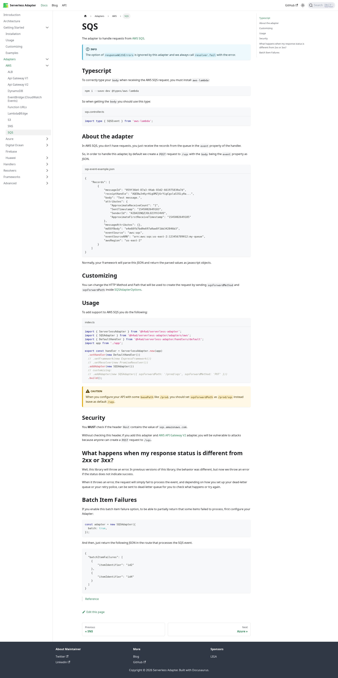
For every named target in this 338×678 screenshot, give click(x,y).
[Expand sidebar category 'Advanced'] (47, 183)
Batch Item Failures (269, 52)
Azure (9, 139)
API (64, 5)
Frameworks (12, 177)
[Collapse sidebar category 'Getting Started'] (47, 27)
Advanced (10, 183)
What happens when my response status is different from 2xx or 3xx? (281, 45)
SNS (10, 126)
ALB (10, 72)
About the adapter (269, 23)
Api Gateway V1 (18, 78)
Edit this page (95, 612)
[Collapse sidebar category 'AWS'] (47, 65)
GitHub (290, 5)
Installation (13, 34)
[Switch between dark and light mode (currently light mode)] (303, 5)
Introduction (12, 15)
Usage (10, 40)
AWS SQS (138, 38)
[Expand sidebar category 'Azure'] (47, 139)
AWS (8, 65)
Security (263, 38)
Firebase (11, 151)
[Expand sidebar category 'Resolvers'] (47, 170)
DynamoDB (15, 91)
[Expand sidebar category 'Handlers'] (47, 164)
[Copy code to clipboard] (246, 90)
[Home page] (85, 16)
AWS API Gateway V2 (172, 435)
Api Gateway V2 (18, 84)
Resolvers (10, 170)
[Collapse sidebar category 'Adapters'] (47, 59)
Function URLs (17, 107)
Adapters (10, 59)
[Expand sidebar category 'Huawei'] (47, 158)
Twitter (60, 656)
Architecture (12, 21)
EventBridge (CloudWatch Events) (25, 99)
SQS (10, 132)
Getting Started (14, 27)
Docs (44, 5)
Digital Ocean (15, 145)
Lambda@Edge (18, 113)
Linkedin (61, 662)
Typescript (264, 18)
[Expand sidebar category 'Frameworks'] (47, 177)
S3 (9, 120)
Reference (92, 599)
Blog (55, 5)
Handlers (10, 164)
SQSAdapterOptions (127, 290)
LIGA (214, 656)
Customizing (14, 46)
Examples (12, 53)
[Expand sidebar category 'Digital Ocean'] (47, 145)
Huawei (11, 158)
